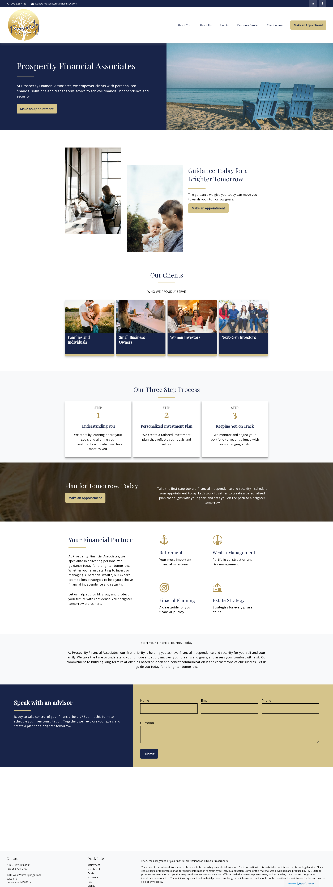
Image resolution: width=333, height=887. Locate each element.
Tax (89, 881)
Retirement (93, 865)
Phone (266, 700)
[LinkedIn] (313, 3)
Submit (149, 754)
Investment (93, 869)
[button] (184, 25)
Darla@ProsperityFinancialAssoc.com (56, 3)
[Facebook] (322, 3)
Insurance (92, 877)
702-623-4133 (19, 3)
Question (147, 723)
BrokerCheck (221, 861)
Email (205, 700)
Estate (91, 873)
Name (144, 700)
